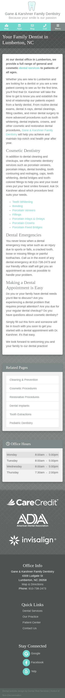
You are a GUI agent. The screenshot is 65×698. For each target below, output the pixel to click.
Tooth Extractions (20, 414)
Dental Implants (19, 405)
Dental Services (32, 610)
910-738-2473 (37, 588)
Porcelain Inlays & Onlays (28, 218)
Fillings (16, 214)
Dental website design (13, 691)
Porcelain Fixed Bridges (27, 227)
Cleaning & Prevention (24, 379)
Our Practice (30, 616)
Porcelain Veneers (23, 210)
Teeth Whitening (22, 201)
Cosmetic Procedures (23, 388)
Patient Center (32, 622)
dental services (29, 68)
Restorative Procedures (24, 397)
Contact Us (30, 628)
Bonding (17, 206)
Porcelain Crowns (23, 223)
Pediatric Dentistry (21, 423)
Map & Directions (32, 584)
